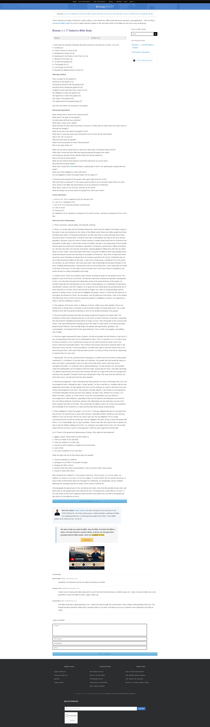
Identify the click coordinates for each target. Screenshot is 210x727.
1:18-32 (73, 14)
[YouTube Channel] (86, 547)
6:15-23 (118, 14)
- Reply (76, 578)
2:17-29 (86, 14)
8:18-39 (144, 14)
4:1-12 (106, 14)
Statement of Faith (124, 693)
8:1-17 (138, 14)
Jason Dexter (80, 510)
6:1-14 (112, 14)
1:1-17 (66, 14)
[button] (144, 60)
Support (118, 693)
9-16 (150, 14)
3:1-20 (93, 14)
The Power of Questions (141, 52)
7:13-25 (131, 14)
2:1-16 (80, 14)
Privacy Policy (108, 693)
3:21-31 (99, 14)
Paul (71, 166)
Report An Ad (132, 693)
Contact (114, 693)
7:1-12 (125, 14)
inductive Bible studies (62, 23)
